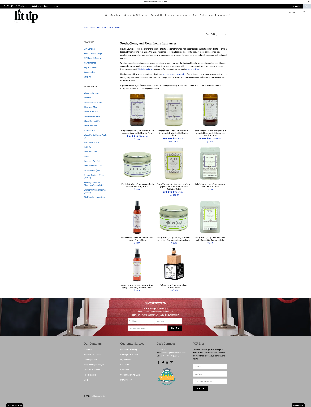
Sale (195, 15)
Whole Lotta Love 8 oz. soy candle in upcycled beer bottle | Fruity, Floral (137, 110)
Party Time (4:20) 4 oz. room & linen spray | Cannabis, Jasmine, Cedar (137, 265)
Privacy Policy (126, 380)
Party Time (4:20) (91, 142)
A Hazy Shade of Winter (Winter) (94, 176)
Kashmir (87, 98)
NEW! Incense (90, 63)
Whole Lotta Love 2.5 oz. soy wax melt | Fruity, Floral (210, 163)
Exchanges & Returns (129, 354)
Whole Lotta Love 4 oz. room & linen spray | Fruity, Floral (137, 217)
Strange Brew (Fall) (92, 170)
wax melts (181, 74)
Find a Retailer (90, 375)
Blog (56, 6)
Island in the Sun (91, 112)
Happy (87, 156)
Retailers (36, 6)
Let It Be (87, 147)
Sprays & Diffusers (136, 15)
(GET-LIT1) (177, 356)
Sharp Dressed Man (92, 121)
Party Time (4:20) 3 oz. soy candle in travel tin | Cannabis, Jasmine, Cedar (174, 217)
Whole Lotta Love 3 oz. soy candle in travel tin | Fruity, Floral (137, 163)
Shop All (87, 77)
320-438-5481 (166, 356)
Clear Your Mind (90, 107)
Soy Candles (113, 15)
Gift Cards (124, 365)
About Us (88, 349)
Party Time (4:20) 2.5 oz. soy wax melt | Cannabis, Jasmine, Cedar (210, 217)
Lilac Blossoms (90, 152)
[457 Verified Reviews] (167, 386)
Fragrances (222, 15)
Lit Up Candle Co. (98, 396)
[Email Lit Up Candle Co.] (15, 6)
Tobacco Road (90, 130)
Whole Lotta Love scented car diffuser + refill (174, 265)
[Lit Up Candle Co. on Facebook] (4, 6)
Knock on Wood (90, 126)
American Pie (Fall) (92, 161)
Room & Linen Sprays (93, 53)
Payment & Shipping (128, 349)
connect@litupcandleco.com (174, 352)
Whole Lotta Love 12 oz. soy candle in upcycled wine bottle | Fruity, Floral (174, 110)
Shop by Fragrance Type (94, 365)
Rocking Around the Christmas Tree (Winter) (94, 183)
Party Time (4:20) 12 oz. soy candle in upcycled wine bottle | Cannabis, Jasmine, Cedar (174, 163)
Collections (207, 15)
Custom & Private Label (130, 375)
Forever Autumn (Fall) (93, 166)
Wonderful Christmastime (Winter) (95, 191)
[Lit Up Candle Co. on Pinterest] (8, 6)
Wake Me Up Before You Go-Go (96, 136)
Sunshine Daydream (92, 116)
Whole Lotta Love (91, 93)
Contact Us (161, 349)
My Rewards (125, 360)
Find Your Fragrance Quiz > (95, 197)
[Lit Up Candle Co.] (26, 16)
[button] (132, 136)
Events (47, 6)
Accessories (184, 15)
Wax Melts (157, 15)
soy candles (167, 74)
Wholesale (23, 6)
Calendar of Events (92, 370)
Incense (170, 15)
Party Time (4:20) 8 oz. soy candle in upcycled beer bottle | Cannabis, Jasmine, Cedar (210, 110)
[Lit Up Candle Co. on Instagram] (12, 6)
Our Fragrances (90, 360)
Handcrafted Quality (92, 354)
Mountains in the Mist (93, 102)
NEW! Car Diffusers (92, 58)
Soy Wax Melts (90, 67)
